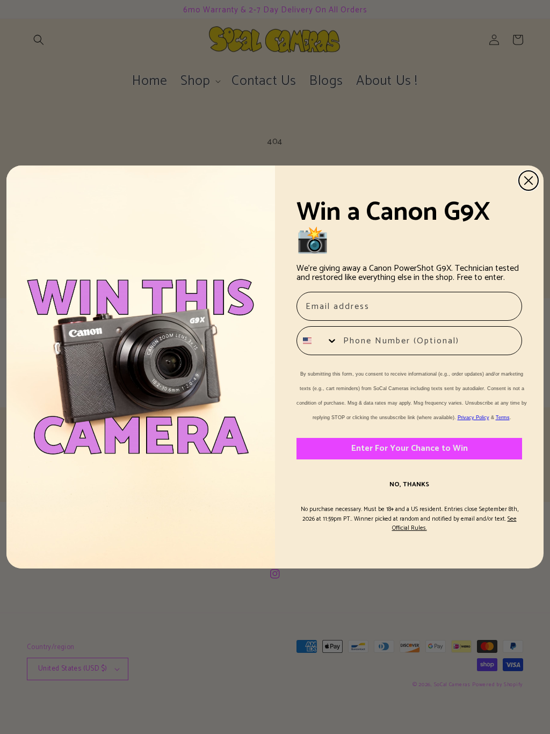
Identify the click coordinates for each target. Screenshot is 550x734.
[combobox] (317, 341)
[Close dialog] (528, 180)
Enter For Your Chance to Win (409, 448)
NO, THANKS (409, 484)
